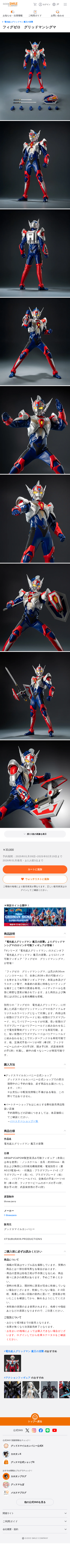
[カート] (35, 4)
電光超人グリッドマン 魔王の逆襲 (18, 22)
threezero (11, 1215)
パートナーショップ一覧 (24, 1121)
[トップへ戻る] (35, 1417)
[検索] (29, 4)
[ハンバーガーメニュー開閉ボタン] (65, 4)
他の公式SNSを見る (35, 1502)
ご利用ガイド (10, 1521)
